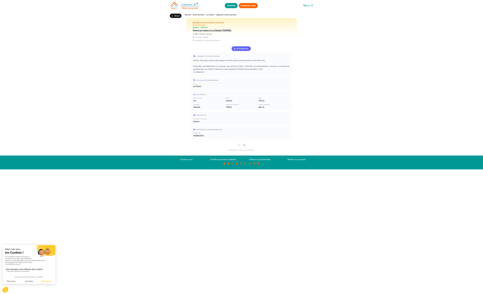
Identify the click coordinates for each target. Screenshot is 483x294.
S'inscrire (231, 5)
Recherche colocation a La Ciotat (208, 23)
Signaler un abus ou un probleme (242, 150)
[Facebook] (238, 145)
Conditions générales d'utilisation (223, 159)
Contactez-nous (186, 159)
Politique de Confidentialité (259, 159)
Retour (177, 15)
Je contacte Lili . (242, 49)
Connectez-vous (248, 5)
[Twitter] (244, 145)
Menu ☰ (308, 5)
